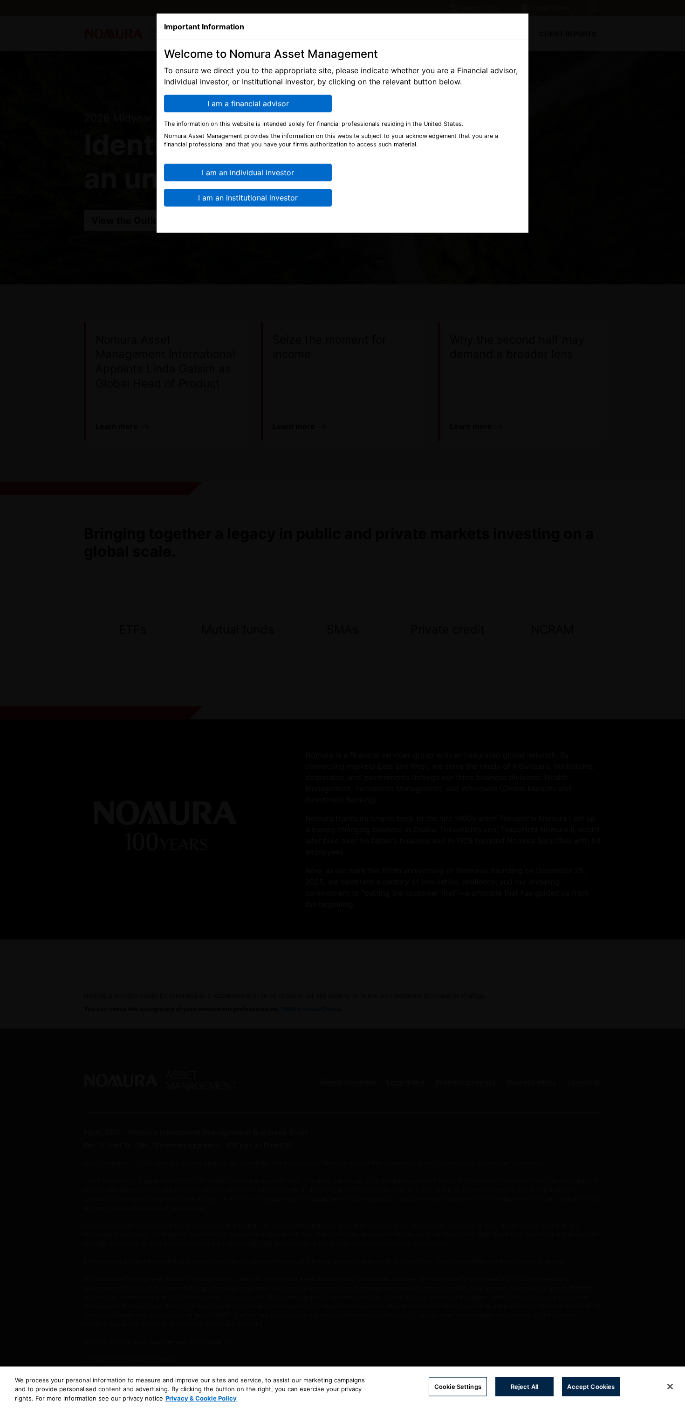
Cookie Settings (457, 1386)
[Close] (670, 1386)
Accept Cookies (591, 1386)
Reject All (524, 1386)
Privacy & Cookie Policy (201, 1398)
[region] (342, 1387)
